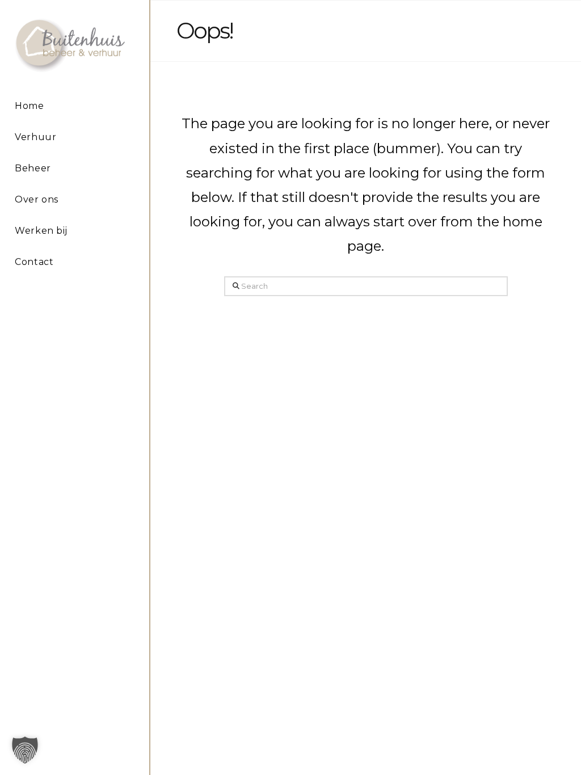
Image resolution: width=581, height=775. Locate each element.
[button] (25, 750)
